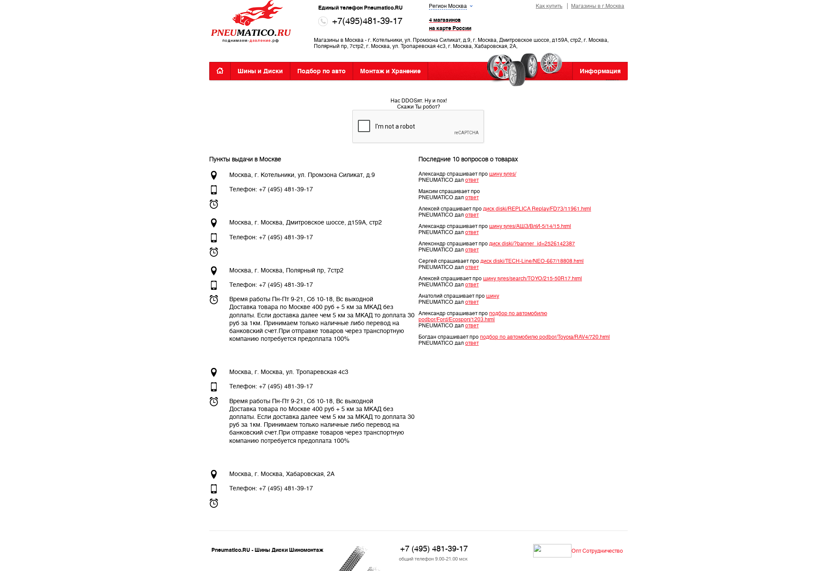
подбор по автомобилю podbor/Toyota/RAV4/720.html (545, 337)
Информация (600, 71)
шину (492, 296)
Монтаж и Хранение (390, 71)
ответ (472, 180)
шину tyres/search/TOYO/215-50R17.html (532, 278)
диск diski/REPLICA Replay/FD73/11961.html (537, 209)
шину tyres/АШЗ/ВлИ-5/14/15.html (530, 226)
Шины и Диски (260, 71)
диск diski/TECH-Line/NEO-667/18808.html (532, 261)
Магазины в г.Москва (597, 6)
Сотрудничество (602, 551)
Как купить (549, 6)
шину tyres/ (502, 174)
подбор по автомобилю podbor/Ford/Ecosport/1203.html (482, 316)
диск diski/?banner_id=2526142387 (532, 244)
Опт (576, 551)
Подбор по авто (321, 71)
